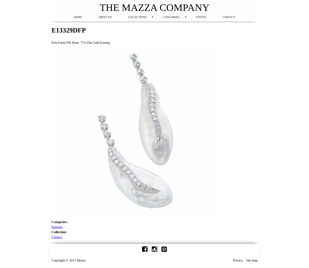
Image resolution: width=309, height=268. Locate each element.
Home (78, 17)
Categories (171, 17)
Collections (137, 17)
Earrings (57, 227)
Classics (57, 237)
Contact (229, 17)
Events (201, 17)
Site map (252, 260)
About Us (105, 17)
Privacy (238, 260)
